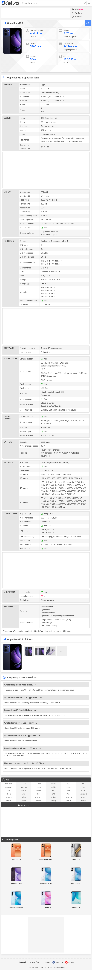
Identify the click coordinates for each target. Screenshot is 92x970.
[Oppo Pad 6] (76, 898)
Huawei (38, 784)
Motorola (8, 787)
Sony (38, 794)
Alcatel (38, 801)
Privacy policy (22, 962)
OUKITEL (38, 797)
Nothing (53, 801)
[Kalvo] (10, 3)
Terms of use (35, 962)
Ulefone (23, 797)
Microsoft (83, 794)
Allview (8, 801)
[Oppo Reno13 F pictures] (12, 41)
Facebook (59, 962)
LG (83, 784)
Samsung (8, 784)
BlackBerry (8, 797)
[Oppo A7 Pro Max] (46, 850)
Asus (8, 791)
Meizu (38, 791)
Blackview (68, 797)
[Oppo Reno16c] (16, 874)
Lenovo (38, 787)
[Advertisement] (35, 13)
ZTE (68, 791)
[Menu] (88, 3)
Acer (68, 794)
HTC (53, 791)
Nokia (53, 787)
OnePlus (23, 787)
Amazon (83, 801)
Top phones (79, 13)
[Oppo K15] (76, 850)
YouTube (71, 962)
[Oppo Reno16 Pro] (16, 898)
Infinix (83, 791)
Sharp (23, 801)
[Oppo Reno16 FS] (46, 874)
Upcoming (78, 17)
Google (68, 787)
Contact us (46, 962)
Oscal (83, 797)
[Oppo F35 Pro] (16, 850)
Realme (23, 791)
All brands (25, 805)
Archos (53, 797)
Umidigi (68, 801)
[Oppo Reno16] (46, 898)
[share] (88, 23)
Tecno (83, 787)
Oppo (68, 784)
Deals (79, 9)
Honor (8, 794)
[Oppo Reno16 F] (76, 874)
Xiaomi (53, 784)
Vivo (23, 794)
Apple (24, 784)
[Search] (84, 3)
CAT (53, 794)
